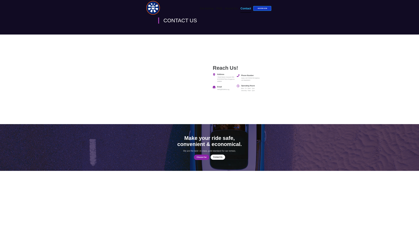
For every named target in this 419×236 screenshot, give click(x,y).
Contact (245, 8)
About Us (231, 8)
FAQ (219, 8)
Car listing (206, 8)
